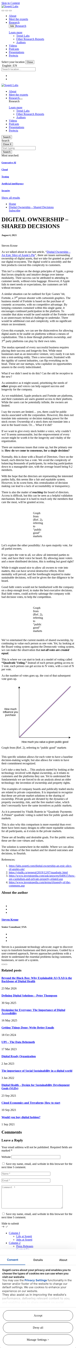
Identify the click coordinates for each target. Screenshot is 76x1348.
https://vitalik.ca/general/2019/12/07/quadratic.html (38, 872)
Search (7, 137)
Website (6, 1156)
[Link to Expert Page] (38, 899)
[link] (9, 6)
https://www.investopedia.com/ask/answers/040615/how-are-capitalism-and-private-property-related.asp (42, 877)
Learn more (15, 32)
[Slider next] (5, 964)
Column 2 (14, 1242)
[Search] (2, 10)
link (12, 26)
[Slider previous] (2, 964)
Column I (14, 1233)
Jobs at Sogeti (24, 1239)
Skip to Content (10, 3)
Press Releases (24, 1246)
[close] (6, 10)
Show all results (10, 197)
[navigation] (10, 10)
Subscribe (14, 210)
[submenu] (21, 99)
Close (30, 62)
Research (20, 25)
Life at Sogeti (24, 1236)
